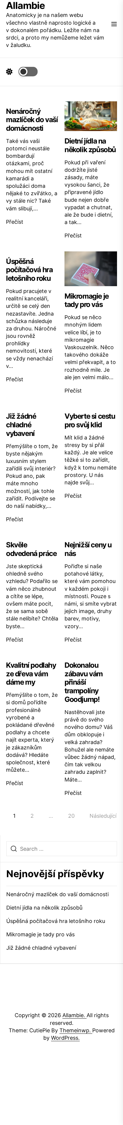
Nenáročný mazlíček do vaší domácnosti (32, 120)
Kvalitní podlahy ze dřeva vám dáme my (31, 674)
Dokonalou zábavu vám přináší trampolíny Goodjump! (83, 682)
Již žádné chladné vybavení (21, 425)
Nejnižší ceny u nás (88, 549)
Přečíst (14, 222)
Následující (103, 816)
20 (71, 816)
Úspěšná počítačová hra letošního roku (29, 270)
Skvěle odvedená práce (31, 549)
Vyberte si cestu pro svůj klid (89, 420)
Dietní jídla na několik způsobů (90, 145)
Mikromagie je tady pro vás (86, 300)
